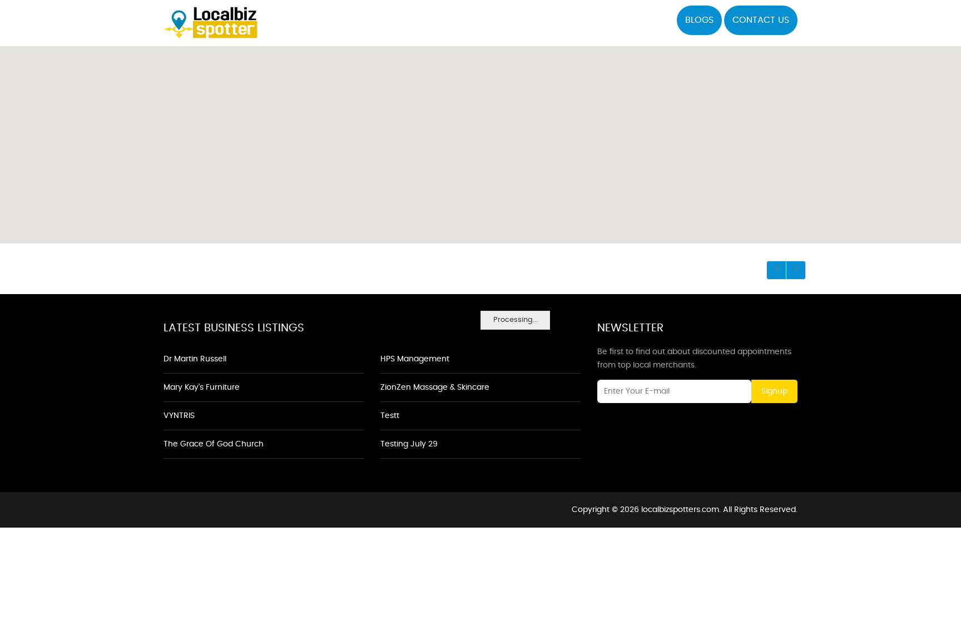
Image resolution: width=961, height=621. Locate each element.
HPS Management (414, 359)
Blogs (699, 20)
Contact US (760, 20)
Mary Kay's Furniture (202, 387)
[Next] (796, 270)
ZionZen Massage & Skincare (434, 387)
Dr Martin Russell (195, 359)
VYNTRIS (179, 416)
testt (389, 416)
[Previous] (776, 270)
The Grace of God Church (214, 444)
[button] (480, 138)
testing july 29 (409, 444)
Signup (774, 391)
